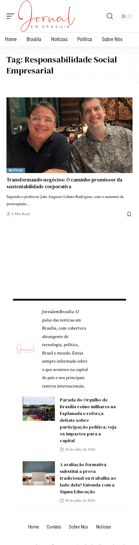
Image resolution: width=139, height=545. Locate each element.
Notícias (16, 170)
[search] (109, 16)
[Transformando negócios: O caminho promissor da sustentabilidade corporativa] (69, 135)
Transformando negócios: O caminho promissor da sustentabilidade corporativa (64, 183)
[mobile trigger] (11, 16)
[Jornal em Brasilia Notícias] (46, 16)
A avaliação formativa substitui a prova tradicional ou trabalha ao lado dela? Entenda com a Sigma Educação (88, 478)
